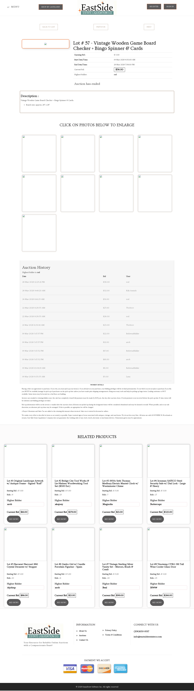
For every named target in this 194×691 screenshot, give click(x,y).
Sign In (170, 7)
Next (149, 27)
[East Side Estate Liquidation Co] (97, 7)
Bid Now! (13, 519)
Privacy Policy (111, 630)
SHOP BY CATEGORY (50, 7)
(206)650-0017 (141, 631)
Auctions (82, 635)
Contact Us (83, 640)
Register (154, 7)
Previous (100, 27)
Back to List (48, 27)
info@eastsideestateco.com (148, 636)
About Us (83, 631)
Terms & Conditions (113, 635)
